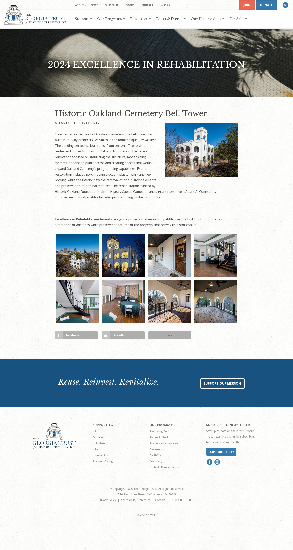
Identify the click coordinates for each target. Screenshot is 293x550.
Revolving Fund (159, 431)
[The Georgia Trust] (35, 15)
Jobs (96, 449)
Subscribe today (221, 452)
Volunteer (99, 443)
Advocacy (155, 461)
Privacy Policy (107, 500)
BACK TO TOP (146, 515)
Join (247, 5)
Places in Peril (158, 437)
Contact (160, 500)
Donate (266, 5)
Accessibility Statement (135, 500)
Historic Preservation (164, 467)
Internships (100, 455)
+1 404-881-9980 (181, 500)
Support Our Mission (222, 383)
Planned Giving (103, 461)
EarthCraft (156, 455)
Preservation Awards (164, 443)
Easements (157, 449)
